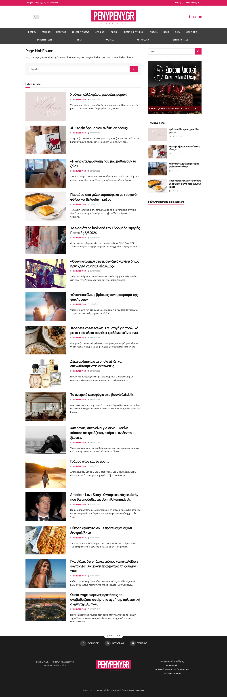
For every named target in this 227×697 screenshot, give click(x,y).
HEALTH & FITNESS (133, 32)
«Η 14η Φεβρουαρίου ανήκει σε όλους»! (99, 128)
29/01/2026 (94, 204)
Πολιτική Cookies (172, 673)
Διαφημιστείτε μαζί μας (35, 3)
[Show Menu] (26, 17)
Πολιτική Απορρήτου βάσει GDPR (172, 669)
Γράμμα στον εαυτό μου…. (89, 461)
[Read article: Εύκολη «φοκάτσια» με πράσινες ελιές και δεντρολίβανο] (45, 540)
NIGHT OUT (191, 32)
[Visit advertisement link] (175, 87)
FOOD (114, 32)
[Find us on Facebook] (189, 17)
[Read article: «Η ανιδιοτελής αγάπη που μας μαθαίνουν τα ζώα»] (45, 173)
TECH (79, 40)
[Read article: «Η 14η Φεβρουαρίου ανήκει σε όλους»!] (45, 140)
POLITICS (109, 40)
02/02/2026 (94, 171)
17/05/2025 (94, 466)
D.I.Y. (177, 32)
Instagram (114, 636)
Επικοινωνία (52, 3)
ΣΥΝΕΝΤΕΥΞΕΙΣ (44, 40)
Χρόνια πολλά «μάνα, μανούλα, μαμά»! (98, 94)
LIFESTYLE (61, 32)
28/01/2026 (94, 271)
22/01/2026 (94, 442)
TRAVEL (154, 32)
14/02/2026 (94, 133)
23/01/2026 (94, 304)
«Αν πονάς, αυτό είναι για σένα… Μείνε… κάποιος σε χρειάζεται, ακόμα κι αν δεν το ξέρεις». (101, 432)
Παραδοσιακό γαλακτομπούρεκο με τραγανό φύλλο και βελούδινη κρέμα (185, 183)
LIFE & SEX (100, 32)
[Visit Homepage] (113, 17)
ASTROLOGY (143, 40)
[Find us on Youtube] (200, 17)
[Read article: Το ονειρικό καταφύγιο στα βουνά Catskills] (45, 406)
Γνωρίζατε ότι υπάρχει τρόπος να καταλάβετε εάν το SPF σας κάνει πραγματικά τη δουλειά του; (104, 566)
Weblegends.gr (137, 690)
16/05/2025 (94, 504)
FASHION (46, 32)
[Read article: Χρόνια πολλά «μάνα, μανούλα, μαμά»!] (45, 106)
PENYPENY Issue (180, 40)
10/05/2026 (94, 99)
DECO (166, 32)
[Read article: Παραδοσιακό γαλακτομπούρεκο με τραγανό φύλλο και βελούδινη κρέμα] (45, 206)
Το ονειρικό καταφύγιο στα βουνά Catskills (102, 394)
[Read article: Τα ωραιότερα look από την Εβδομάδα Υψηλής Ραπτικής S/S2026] (45, 240)
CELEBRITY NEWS (80, 32)
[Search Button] (134, 69)
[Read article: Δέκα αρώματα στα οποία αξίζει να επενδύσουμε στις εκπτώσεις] (45, 373)
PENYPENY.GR (79, 99)
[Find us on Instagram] (194, 17)
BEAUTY (32, 32)
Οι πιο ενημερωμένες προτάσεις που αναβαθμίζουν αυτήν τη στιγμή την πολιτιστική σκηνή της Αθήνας (105, 599)
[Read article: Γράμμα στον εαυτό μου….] (45, 473)
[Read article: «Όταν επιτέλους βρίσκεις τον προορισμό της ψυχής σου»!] (45, 306)
